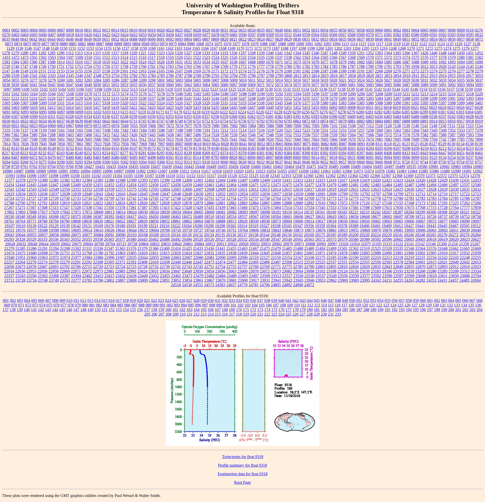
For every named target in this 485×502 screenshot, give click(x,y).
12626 (409, 189)
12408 (254, 180)
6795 (288, 121)
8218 (15, 153)
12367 (386, 176)
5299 (433, 98)
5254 (297, 98)
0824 (261, 39)
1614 (61, 62)
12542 (20, 189)
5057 (152, 85)
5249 (261, 98)
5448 (261, 107)
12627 (420, 189)
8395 (352, 153)
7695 (397, 139)
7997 (161, 144)
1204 (356, 48)
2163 (142, 71)
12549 (54, 189)
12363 (342, 176)
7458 (170, 135)
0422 (106, 35)
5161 (6, 94)
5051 (106, 85)
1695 (470, 62)
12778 (376, 198)
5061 (179, 85)
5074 (288, 85)
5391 (406, 103)
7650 (270, 139)
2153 (61, 71)
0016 (133, 30)
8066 (288, 144)
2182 (306, 71)
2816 (334, 76)
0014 (115, 30)
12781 (409, 198)
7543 (242, 135)
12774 (342, 198)
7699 (415, 139)
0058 (361, 30)
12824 (120, 203)
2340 (24, 76)
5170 (88, 94)
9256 (461, 157)
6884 (379, 121)
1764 (179, 66)
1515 (133, 57)
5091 (443, 85)
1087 (273, 44)
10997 (119, 171)
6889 (415, 121)
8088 (352, 144)
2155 (79, 71)
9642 (288, 162)
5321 (133, 103)
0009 (70, 30)
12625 (398, 189)
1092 (318, 44)
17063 (331, 203)
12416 (331, 180)
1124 (441, 44)
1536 (270, 57)
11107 (149, 176)
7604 (79, 139)
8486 (115, 157)
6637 (61, 121)
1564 (315, 57)
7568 (370, 135)
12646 (154, 194)
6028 (479, 107)
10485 (333, 166)
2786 (170, 76)
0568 (352, 35)
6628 (470, 116)
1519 (170, 57)
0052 (306, 30)
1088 (282, 44)
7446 (161, 135)
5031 (424, 80)
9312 (179, 162)
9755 (470, 162)
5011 (252, 80)
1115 (362, 44)
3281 (70, 80)
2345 (70, 76)
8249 (79, 153)
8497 (143, 157)
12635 (32, 194)
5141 (369, 89)
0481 (234, 35)
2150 (33, 71)
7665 (324, 139)
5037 (479, 80)
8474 (43, 157)
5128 (260, 89)
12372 (442, 176)
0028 (197, 30)
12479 (331, 185)
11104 (117, 176)
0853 (424, 39)
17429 (198, 207)
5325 (170, 103)
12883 (242, 203)
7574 (397, 135)
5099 (16, 89)
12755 (242, 198)
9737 (415, 162)
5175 (134, 94)
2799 (279, 76)
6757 (252, 121)
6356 (197, 116)
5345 (279, 103)
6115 (124, 112)
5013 (270, 80)
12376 (475, 176)
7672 (361, 139)
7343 (424, 130)
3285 (106, 80)
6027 (470, 107)
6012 (379, 107)
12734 (87, 198)
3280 (61, 80)
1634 (206, 62)
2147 (6, 71)
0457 (179, 35)
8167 (134, 148)
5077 (315, 85)
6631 (15, 121)
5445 (233, 107)
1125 (450, 44)
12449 (76, 185)
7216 (261, 130)
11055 (282, 171)
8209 (415, 148)
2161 (124, 71)
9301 (115, 162)
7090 (297, 126)
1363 (379, 53)
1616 (79, 62)
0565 (324, 35)
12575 (132, 189)
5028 (397, 80)
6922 (24, 126)
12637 (54, 194)
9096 (406, 157)
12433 (476, 180)
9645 (297, 162)
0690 (152, 39)
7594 (479, 135)
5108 (98, 89)
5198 (334, 94)
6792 (261, 121)
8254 (106, 153)
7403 (70, 135)
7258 (370, 130)
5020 (333, 80)
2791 (215, 76)
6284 (397, 112)
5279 (333, 98)
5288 (406, 98)
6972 (97, 126)
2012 (424, 66)
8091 (361, 144)
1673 (297, 62)
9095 (397, 157)
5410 (34, 107)
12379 (32, 180)
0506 (243, 35)
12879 (198, 203)
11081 (391, 171)
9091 (370, 157)
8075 (307, 144)
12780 (398, 198)
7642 (242, 139)
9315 (197, 162)
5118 (169, 89)
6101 (88, 112)
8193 (288, 148)
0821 (233, 39)
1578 (443, 57)
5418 (106, 107)
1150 (63, 48)
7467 (179, 135)
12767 (287, 198)
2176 (261, 71)
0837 (361, 39)
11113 (201, 176)
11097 (42, 176)
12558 (98, 189)
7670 (352, 139)
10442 (178, 166)
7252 (333, 130)
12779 (387, 198)
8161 (79, 148)
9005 (306, 157)
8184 (243, 148)
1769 (224, 66)
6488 (424, 116)
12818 (53, 203)
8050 (252, 144)
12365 (364, 176)
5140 (360, 89)
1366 (406, 53)
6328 (70, 116)
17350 (109, 207)
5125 (232, 89)
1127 (467, 44)
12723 (476, 194)
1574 (406, 57)
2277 (461, 71)
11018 (217, 171)
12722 (465, 194)
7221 (288, 130)
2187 (324, 71)
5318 (106, 103)
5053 (124, 85)
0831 (306, 39)
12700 (343, 194)
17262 (465, 203)
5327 (188, 103)
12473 (276, 185)
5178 (161, 94)
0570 (370, 35)
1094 (336, 44)
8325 (179, 153)
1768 (215, 66)
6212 (187, 112)
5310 (52, 103)
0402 (15, 35)
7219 (270, 130)
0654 (124, 39)
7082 (234, 126)
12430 (454, 180)
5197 (325, 94)
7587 (452, 135)
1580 (461, 57)
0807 (206, 39)
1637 (224, 62)
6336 (106, 116)
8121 (397, 144)
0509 (270, 35)
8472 (34, 157)
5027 (388, 80)
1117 (379, 44)
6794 (279, 121)
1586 (33, 62)
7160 (52, 130)
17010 (320, 203)
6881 (352, 121)
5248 (252, 98)
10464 (289, 166)
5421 (133, 107)
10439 (167, 166)
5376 (297, 103)
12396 (165, 180)
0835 (342, 39)
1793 (397, 66)
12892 (309, 203)
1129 (10, 48)
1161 (161, 48)
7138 (397, 126)
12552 (87, 189)
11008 (173, 171)
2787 (179, 76)
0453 (143, 35)
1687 (406, 62)
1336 (233, 53)
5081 (352, 85)
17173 (420, 203)
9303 (134, 162)
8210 (425, 148)
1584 (15, 62)
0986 (191, 44)
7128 (388, 126)
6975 (106, 126)
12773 (331, 198)
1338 (252, 53)
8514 (197, 157)
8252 (88, 153)
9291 (70, 162)
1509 (79, 57)
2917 (470, 76)
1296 (61, 53)
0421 (97, 35)
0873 (9, 44)
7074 (179, 126)
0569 (361, 35)
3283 (88, 80)
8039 (234, 144)
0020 (161, 30)
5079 (333, 85)
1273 (438, 48)
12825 (131, 203)
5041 (33, 85)
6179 (178, 112)
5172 (106, 94)
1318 (124, 53)
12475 (287, 185)
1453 (6, 57)
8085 (334, 144)
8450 (452, 153)
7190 (197, 130)
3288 (134, 80)
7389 (33, 135)
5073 (279, 85)
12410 (276, 180)
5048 (79, 85)
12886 (276, 203)
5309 (43, 103)
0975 (173, 44)
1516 (142, 57)
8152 (70, 148)
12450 (87, 185)
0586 (415, 35)
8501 (170, 157)
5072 (270, 85)
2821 (379, 76)
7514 (206, 135)
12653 (232, 194)
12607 (198, 189)
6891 (424, 121)
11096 (32, 176)
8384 (288, 153)
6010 (361, 107)
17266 (476, 203)
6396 (333, 116)
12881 (220, 203)
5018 (315, 80)
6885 (388, 121)
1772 (242, 66)
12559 (109, 189)
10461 (267, 166)
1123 (432, 44)
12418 (354, 180)
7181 (115, 130)
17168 (409, 203)
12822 (98, 203)
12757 (254, 198)
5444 (224, 107)
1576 (424, 57)
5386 (370, 103)
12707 (376, 194)
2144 (461, 66)
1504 (61, 57)
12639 (76, 194)
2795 (243, 76)
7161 (61, 130)
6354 (179, 116)
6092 (16, 112)
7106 (352, 126)
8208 (406, 148)
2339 (15, 76)
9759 (15, 166)
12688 (309, 194)
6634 (43, 121)
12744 (142, 198)
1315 (97, 53)
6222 (224, 112)
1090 (300, 44)
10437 (156, 166)
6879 (342, 121)
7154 (479, 126)
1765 (188, 66)
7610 (124, 139)
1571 (379, 57)
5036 (470, 80)
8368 (197, 153)
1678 (333, 62)
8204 (370, 148)
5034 (452, 80)
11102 (96, 176)
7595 (6, 139)
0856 (452, 39)
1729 (6, 66)
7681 (379, 139)
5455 (315, 107)
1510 (88, 57)
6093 (25, 112)
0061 (388, 30)
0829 (288, 39)
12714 (431, 194)
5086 (397, 85)
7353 (461, 130)
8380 (252, 153)
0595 (470, 35)
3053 (479, 76)
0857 (461, 39)
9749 (433, 162)
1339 (261, 53)
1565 (324, 57)
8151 (61, 148)
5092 (452, 85)
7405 (79, 135)
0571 (379, 35)
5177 (152, 94)
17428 (187, 207)
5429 (188, 107)
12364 (353, 176)
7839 (34, 144)
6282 (378, 112)
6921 (15, 126)
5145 (405, 89)
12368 (397, 176)
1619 (106, 62)
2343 (52, 76)
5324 (161, 103)
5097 (7, 89)
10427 (89, 166)
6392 (306, 116)
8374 (224, 153)
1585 (24, 62)
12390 (132, 180)
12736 (98, 198)
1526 (233, 57)
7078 (197, 126)
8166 (124, 148)
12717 (454, 194)
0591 (433, 35)
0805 (197, 39)
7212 (224, 130)
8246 (70, 153)
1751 (61, 66)
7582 (424, 135)
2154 (70, 71)
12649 (187, 194)
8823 (242, 157)
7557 (315, 135)
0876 (36, 44)
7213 (233, 130)
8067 (298, 144)
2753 (106, 76)
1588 (51, 62)
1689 (424, 62)
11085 (423, 171)
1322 (152, 53)
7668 (342, 139)
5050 (97, 85)
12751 (209, 198)
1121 (414, 44)
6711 (133, 121)
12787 (476, 198)
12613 (265, 189)
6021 (415, 107)
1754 (88, 66)
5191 (270, 94)
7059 (143, 126)
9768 (79, 166)
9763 (42, 166)
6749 (179, 121)
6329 (79, 116)
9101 (424, 157)
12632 (476, 189)
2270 (397, 71)
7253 (342, 130)
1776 (252, 66)
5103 (53, 89)
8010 (197, 144)
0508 (261, 35)
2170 (206, 71)
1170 (240, 48)
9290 (61, 162)
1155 (108, 48)
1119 (397, 44)
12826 (142, 203)
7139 (406, 126)
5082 (361, 85)
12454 (131, 185)
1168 (223, 48)
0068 (452, 30)
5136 (323, 89)
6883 (370, 121)
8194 (297, 148)
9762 (33, 166)
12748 (176, 198)
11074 (369, 171)
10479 (322, 166)
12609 (220, 189)
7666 (333, 139)
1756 (106, 66)
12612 (254, 189)
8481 (79, 157)
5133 (296, 89)
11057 (293, 171)
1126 (459, 44)
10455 (222, 166)
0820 (224, 39)
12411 (287, 180)
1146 (28, 48)
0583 (406, 35)
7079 (206, 126)
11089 (445, 171)
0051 (297, 30)
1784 (324, 66)
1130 (19, 48)
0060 (379, 30)
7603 (70, 139)
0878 (55, 44)
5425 (170, 107)
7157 (24, 130)
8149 (52, 148)
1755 (97, 66)
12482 (365, 185)
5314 (70, 103)
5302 (461, 98)
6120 (151, 112)
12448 (65, 185)
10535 (411, 166)
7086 (270, 126)
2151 (42, 71)
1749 (42, 66)
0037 (270, 30)
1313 (79, 53)
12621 (354, 189)
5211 (406, 94)
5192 (279, 94)
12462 (220, 185)
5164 (34, 94)
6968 (79, 126)
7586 (443, 135)
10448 (200, 166)
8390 (306, 153)
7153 (470, 126)
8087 (343, 144)
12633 (9, 194)
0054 (324, 30)
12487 (409, 185)
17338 (87, 207)
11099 (64, 176)
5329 (206, 103)
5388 (379, 103)
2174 (242, 71)
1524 (215, 57)
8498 (152, 157)
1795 (406, 66)
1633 (197, 62)
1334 (215, 53)
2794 (234, 76)
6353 (170, 116)
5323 (152, 103)
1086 (264, 44)
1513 (115, 57)
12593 (154, 189)
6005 (342, 107)
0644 (51, 39)
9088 (361, 157)
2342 (43, 76)
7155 (6, 130)
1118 (388, 44)
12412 (298, 180)
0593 (452, 35)
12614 (276, 189)
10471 (311, 166)
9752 (451, 162)
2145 (470, 66)
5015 (288, 80)
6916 (452, 121)
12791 (31, 203)
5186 (225, 94)
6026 (460, 107)
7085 (261, 126)
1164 (187, 48)
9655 (333, 162)
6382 (279, 116)
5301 (452, 98)
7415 (106, 135)
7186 (161, 130)
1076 (227, 44)
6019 (397, 107)
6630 (6, 121)
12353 (286, 176)
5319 (115, 103)
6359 (224, 116)
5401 (479, 103)
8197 (315, 148)
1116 (371, 44)
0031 (224, 30)
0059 (370, 30)
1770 (233, 66)
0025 (179, 30)
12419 (365, 180)
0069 (461, 30)
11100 (75, 176)
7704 (433, 139)
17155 (398, 203)
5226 (51, 98)
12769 (309, 198)
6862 (297, 121)
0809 (215, 39)
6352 (161, 116)
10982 (445, 166)
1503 (52, 57)
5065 (215, 85)
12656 (265, 194)
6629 (479, 116)
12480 (342, 185)
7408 (88, 135)
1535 (261, 57)
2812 (297, 76)
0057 (352, 30)
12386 (109, 180)
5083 (370, 85)
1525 (224, 57)
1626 (161, 62)
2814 (315, 76)
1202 (338, 48)
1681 (352, 62)
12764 (276, 198)
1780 (288, 66)
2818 (352, 76)
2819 (361, 76)
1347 (324, 53)
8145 (34, 148)
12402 (209, 180)
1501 (34, 57)
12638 (65, 194)
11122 (243, 176)
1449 (452, 53)
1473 (24, 57)
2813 (306, 76)
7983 (152, 144)
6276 (324, 112)
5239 (170, 98)
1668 (252, 62)
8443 (424, 153)
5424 (161, 107)
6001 (324, 107)
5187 (234, 94)
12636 (43, 194)
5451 (288, 107)
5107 (89, 89)
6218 (196, 112)
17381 (131, 207)
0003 (24, 30)
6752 (206, 121)
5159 (469, 89)
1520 (179, 57)
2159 (115, 71)
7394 (42, 135)
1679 (342, 62)
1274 (447, 48)
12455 (142, 185)
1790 (379, 66)
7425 (124, 135)
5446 (242, 107)
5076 (306, 85)
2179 (279, 71)
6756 (242, 121)
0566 (333, 35)
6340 (142, 116)
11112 (191, 176)
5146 (414, 89)
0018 (142, 30)
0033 (242, 30)
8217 (6, 153)
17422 (176, 207)
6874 (324, 121)
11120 (232, 176)
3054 (6, 80)
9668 (388, 162)
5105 (71, 89)
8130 (451, 144)
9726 (406, 162)
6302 (451, 112)
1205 (365, 48)
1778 (270, 66)
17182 (431, 203)
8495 (134, 157)
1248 (393, 48)
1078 (245, 44)
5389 (388, 103)
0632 (479, 35)
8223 (24, 153)
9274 (34, 162)
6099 (79, 112)
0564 (315, 35)
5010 (243, 80)
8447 (443, 153)
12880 (209, 203)
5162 (15, 94)
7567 (361, 135)
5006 (206, 80)
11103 (107, 176)
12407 (243, 180)
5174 (124, 94)
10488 (345, 166)
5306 (15, 103)
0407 (52, 35)
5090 (433, 85)
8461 (479, 153)
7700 (424, 139)
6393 (315, 116)
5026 (379, 80)
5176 (143, 94)
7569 (379, 135)
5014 (279, 80)
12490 (420, 185)
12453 (120, 185)
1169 (231, 48)
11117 (211, 176)
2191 (361, 71)
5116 (160, 89)
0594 (461, 35)
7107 (361, 126)
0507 (252, 35)
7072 (170, 126)
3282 (79, 80)
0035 (261, 30)
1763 (170, 66)
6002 (333, 107)
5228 (70, 98)
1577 (433, 57)
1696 (479, 62)
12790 (20, 203)
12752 (220, 198)
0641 (24, 39)
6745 (142, 121)
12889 (298, 203)
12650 (198, 194)
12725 (20, 198)
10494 (367, 166)
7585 (433, 135)
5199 (343, 94)
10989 (41, 171)
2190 (352, 71)
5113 (134, 89)
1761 (152, 66)
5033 (443, 80)
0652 (115, 39)
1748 (33, 66)
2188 (333, 71)
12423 (398, 180)
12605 (176, 189)
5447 (252, 107)
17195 (443, 203)
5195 (306, 94)
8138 (470, 144)
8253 (97, 153)
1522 (197, 57)
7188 (179, 130)
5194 (297, 94)
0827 (270, 39)
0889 (118, 44)
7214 (242, 130)
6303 (460, 112)
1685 (388, 62)
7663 (315, 139)
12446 (42, 185)
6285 (406, 112)
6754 (224, 121)
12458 (176, 185)
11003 (152, 171)
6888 (406, 121)
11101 (85, 176)
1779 (279, 66)
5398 (452, 103)
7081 (225, 126)
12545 (43, 189)
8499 (161, 157)
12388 (120, 180)
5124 (223, 89)
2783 (143, 76)
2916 (461, 76)
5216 (452, 94)
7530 (224, 135)
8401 (370, 153)
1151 (72, 48)
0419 (79, 35)
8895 (261, 157)
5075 (297, 85)
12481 (354, 185)
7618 (179, 139)
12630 (454, 189)
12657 (276, 194)
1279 (15, 53)
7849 (52, 144)
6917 (461, 121)
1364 (388, 53)
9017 (324, 157)
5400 (470, 103)
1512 (106, 57)
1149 (55, 48)
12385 (98, 180)
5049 (88, 85)
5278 (324, 98)
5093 (461, 85)
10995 (96, 171)
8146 (43, 148)
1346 (315, 53)
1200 (320, 48)
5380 (324, 103)
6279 (351, 112)
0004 (34, 30)
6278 (342, 112)
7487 (188, 135)
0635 (6, 39)
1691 (433, 62)
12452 (109, 185)
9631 (252, 162)
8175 (179, 148)
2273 (424, 71)
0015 (124, 30)
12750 (198, 198)
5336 (261, 103)
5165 (43, 94)
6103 (107, 112)
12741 (120, 198)
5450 (279, 107)
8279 (133, 153)
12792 (42, 203)
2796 (252, 76)
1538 (288, 57)
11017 (206, 171)
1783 (315, 66)
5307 (24, 103)
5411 (42, 107)
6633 (34, 121)
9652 (324, 162)
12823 (109, 203)
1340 (270, 53)
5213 (424, 94)
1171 (249, 48)
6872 (306, 121)
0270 (479, 30)
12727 (31, 198)
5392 (415, 103)
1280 (24, 53)
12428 (431, 180)
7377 (470, 130)
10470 (300, 166)
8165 (115, 148)
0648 (79, 39)
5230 (88, 98)
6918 (470, 121)
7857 (70, 144)
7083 (243, 126)
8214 (461, 148)
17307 (31, 207)
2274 (433, 71)
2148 (15, 71)
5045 (51, 85)
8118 (388, 144)
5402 (6, 107)
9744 (424, 162)
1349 (342, 53)
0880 (64, 44)
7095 (315, 126)
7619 (188, 139)
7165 (79, 130)
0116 (470, 30)
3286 (115, 80)
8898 (279, 157)
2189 (342, 71)
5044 (42, 85)
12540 (476, 185)
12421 (387, 180)
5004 (188, 80)
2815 (325, 76)
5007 (215, 80)
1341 (279, 53)
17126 (365, 203)
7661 (306, 139)
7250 (315, 130)
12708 (387, 194)
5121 (196, 89)
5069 (252, 85)
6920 (6, 126)
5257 (315, 98)
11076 (380, 171)
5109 (107, 89)
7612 (142, 139)
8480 (70, 157)
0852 (415, 39)
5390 (397, 103)
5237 (152, 98)
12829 (176, 203)
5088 (415, 85)
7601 (61, 139)
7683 (388, 139)
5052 (115, 85)
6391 (297, 116)
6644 (124, 121)
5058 (161, 85)
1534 (252, 57)
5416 (88, 107)
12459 (187, 185)
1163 (178, 48)
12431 (465, 180)
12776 (365, 198)
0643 (42, 39)
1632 (188, 62)
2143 (452, 66)
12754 (231, 198)
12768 (298, 198)
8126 (424, 144)
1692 (443, 62)
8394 (342, 153)
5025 (370, 80)
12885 (265, 203)
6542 (452, 116)
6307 (15, 116)
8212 (443, 148)
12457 (165, 185)
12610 (232, 189)
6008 (352, 107)
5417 (97, 107)
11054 (271, 171)
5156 (442, 89)
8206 (388, 148)
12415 (320, 180)
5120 (187, 89)
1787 (352, 66)
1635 (215, 62)
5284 (379, 98)
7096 (325, 126)
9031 (352, 157)
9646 (306, 162)
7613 (152, 139)
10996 (108, 171)
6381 (270, 116)
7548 (270, 135)
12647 (165, 194)
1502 (43, 57)
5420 (124, 107)
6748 (170, 121)
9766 (70, 166)
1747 (24, 66)
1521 (188, 57)
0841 (388, 39)
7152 (460, 126)
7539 (233, 135)
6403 (370, 116)
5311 (61, 103)
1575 (415, 57)
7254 (352, 130)
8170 (143, 148)
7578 (415, 135)
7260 (379, 130)
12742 (131, 198)
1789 (370, 66)
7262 (397, 130)
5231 (97, 98)
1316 (106, 53)
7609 (115, 139)
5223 (24, 98)
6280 (360, 112)
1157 (125, 48)
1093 (327, 44)
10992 (74, 171)
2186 (315, 71)
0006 (52, 30)
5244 (215, 98)
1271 (420, 48)
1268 (402, 48)
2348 (97, 76)
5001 (161, 80)
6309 (34, 116)
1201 (329, 48)
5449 (270, 107)
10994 (85, 171)
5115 (151, 89)
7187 (170, 130)
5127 (251, 89)
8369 (206, 153)
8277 (124, 153)
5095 (479, 85)
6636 (52, 121)
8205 (379, 148)
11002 (141, 171)
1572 (388, 57)
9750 (442, 162)
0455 (161, 35)
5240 (179, 98)
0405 (34, 35)
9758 (6, 166)
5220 (479, 94)
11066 (347, 171)
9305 (152, 162)
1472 (15, 57)
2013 (433, 66)
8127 (433, 144)
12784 (443, 198)
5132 (287, 89)
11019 (228, 171)
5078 (324, 85)
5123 (214, 89)
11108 (160, 176)
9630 (242, 162)
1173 (267, 48)
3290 (152, 80)
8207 (397, 148)
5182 (197, 94)
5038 (6, 85)
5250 (270, 98)
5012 (261, 80)
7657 (288, 139)
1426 (424, 53)
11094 (21, 176)
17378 (120, 207)
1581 (470, 57)
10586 (422, 166)
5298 (424, 98)
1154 (99, 48)
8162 (88, 148)
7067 (161, 126)
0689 (142, 39)
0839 (370, 39)
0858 (470, 39)
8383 (279, 153)
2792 (225, 76)
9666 (379, 162)
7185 (152, 130)
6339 (133, 116)
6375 (261, 116)
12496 (443, 185)
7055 (134, 126)
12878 (187, 203)
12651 (209, 194)
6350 (152, 116)
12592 (143, 189)
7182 (124, 130)
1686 (397, 62)
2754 (115, 76)
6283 (387, 112)
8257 (115, 153)
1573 (397, 57)
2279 (479, 71)
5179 (170, 94)
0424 (124, 35)
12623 (376, 189)
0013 (106, 30)
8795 (215, 157)
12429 (443, 180)
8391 (315, 153)
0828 (279, 39)
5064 (206, 85)
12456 (154, 185)
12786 (465, 198)
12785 (454, 198)
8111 (379, 144)
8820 (233, 157)
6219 (206, 112)
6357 (206, 116)
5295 (415, 98)
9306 (161, 162)
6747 (161, 121)
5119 (178, 89)
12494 (431, 185)
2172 (224, 71)
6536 (433, 116)
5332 (233, 103)
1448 (443, 53)
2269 (388, 71)
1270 (411, 48)
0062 (397, 30)
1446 (433, 53)
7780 (452, 139)
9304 (143, 162)
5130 (269, 89)
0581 (388, 35)
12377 (9, 180)
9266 (24, 162)
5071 (261, 85)
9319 (215, 162)
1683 (370, 62)
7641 (233, 139)
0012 (97, 30)
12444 (20, 185)
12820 (76, 203)
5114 (143, 89)
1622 (124, 62)
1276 (466, 48)
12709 (398, 194)
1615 (70, 62)
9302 (124, 162)
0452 (134, 35)
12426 (420, 180)
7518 (215, 135)
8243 (61, 153)
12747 (165, 198)
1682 (361, 62)
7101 (334, 126)
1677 (324, 62)
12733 (76, 198)
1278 (6, 53)
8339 (188, 153)
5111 (116, 89)
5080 (342, 85)
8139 (479, 144)
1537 (279, 57)
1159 (143, 48)
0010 (79, 30)
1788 (361, 66)
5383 (342, 103)
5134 (305, 89)
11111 (180, 176)
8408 (388, 153)
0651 (106, 39)
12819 (65, 203)
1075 (218, 44)
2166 (170, 71)
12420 (376, 180)
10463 (278, 166)
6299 (424, 112)
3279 (52, 80)
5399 (461, 103)
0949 (145, 44)
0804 (188, 39)
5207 (370, 94)
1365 (397, 53)
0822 (242, 39)
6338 (124, 116)
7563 (342, 135)
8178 (197, 148)
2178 (270, 71)
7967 (134, 144)
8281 (142, 153)
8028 (225, 144)
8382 (270, 153)
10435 (133, 166)
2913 (433, 76)
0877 (45, 44)
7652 (279, 139)
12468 (242, 185)
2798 (270, 76)
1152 (81, 48)
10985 (478, 166)
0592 (443, 35)
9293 (79, 162)
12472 (265, 185)
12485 (398, 185)
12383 (76, 180)
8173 (161, 148)
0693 (179, 39)
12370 (420, 176)
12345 (275, 176)
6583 (461, 116)
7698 (406, 139)
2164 (152, 71)
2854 (397, 76)
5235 (133, 98)
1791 (388, 66)
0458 (188, 35)
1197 (293, 48)
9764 (51, 166)
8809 (224, 157)
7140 (415, 126)
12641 (98, 194)
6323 (61, 116)
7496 (197, 135)
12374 (464, 176)
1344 (297, 53)
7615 (170, 139)
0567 (342, 35)
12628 (431, 189)
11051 (249, 171)
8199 (334, 148)
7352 (452, 130)
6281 (369, 112)
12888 (287, 203)
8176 (188, 148)
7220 (279, 130)
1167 (214, 48)
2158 (106, 71)
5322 (142, 103)
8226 (33, 153)
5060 (170, 85)
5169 (79, 94)
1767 (206, 66)
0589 (424, 35)
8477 (61, 157)
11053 (260, 171)
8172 (152, 148)
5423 (152, 107)
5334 (252, 103)
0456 (170, 35)
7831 (16, 144)
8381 (261, 153)
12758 (265, 198)
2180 (288, 71)
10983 (456, 166)
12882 (231, 203)
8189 (270, 148)
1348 (333, 53)
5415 (79, 107)
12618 (320, 189)
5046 (61, 85)
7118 (379, 126)
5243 (206, 98)
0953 (155, 44)
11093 (10, 176)
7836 (25, 144)
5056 (142, 85)
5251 (279, 98)
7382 (15, 135)
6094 (34, 112)
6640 (88, 121)
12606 (187, 189)
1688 (415, 62)
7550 (279, 135)
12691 (321, 194)
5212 (415, 94)
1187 (276, 48)
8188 (261, 148)
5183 (206, 94)
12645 (143, 194)
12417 (342, 180)
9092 (379, 157)
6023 (433, 107)
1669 (261, 62)
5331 (224, 103)
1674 (306, 62)
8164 (106, 148)
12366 (375, 176)
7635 (224, 139)
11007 (162, 171)
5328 (197, 103)
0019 (152, 30)
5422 (142, 107)
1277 (475, 48)
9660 (361, 162)
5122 (205, 89)
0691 (161, 39)
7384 (24, 135)
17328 (76, 207)
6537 (443, 116)
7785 (461, 139)
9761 (24, 166)
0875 (27, 44)
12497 (454, 185)
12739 (109, 198)
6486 (415, 116)
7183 (134, 130)
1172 (258, 48)
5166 (52, 94)
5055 (133, 85)
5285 (388, 98)
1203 (347, 48)
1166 (205, 48)
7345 (433, 130)
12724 (9, 198)
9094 (388, 157)
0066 (433, 30)
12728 (42, 198)
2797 (261, 76)
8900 (297, 157)
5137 (332, 89)
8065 (279, 144)
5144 (396, 89)
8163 (97, 148)
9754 (460, 162)
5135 (314, 89)
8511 (188, 157)
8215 (470, 148)
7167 (97, 130)
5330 (215, 103)
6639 (79, 121)
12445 (31, 185)
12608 (209, 189)
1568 (352, 57)
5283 (370, 98)
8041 (243, 144)
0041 (288, 30)
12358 (297, 176)
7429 (142, 135)
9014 (315, 157)
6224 (242, 112)
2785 (161, 76)
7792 (470, 139)
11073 (358, 171)
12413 (309, 180)
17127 (376, 203)
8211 (434, 148)
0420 (88, 35)
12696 (332, 194)
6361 (242, 116)
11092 (477, 171)
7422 (115, 135)
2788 (188, 76)
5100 (25, 89)
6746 (152, 121)
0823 (252, 39)
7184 (143, 130)
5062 (188, 85)
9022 (342, 157)
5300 (443, 98)
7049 (124, 126)
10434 (122, 166)
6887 (397, 121)
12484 (387, 185)
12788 (9, 203)
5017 (306, 80)
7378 (479, 130)
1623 (133, 62)
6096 (52, 112)
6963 (61, 126)
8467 (15, 157)
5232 (106, 98)
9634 (270, 162)
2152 (51, 71)
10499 (400, 166)
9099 (415, 157)
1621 (115, 62)
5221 (6, 98)
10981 (433, 166)
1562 (297, 57)
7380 (6, 135)
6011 (370, 107)
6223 (233, 112)
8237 (51, 153)
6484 (397, 116)
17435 (209, 207)
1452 (479, 53)
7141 (424, 126)
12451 (98, 185)
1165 (196, 48)
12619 (331, 189)
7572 (388, 135)
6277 (333, 112)
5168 (70, 94)
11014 (195, 171)
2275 (443, 71)
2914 (443, 76)
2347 (88, 76)
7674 (370, 139)
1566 (333, 57)
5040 (24, 85)
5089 (424, 85)
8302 (170, 153)
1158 (134, 48)
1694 (461, 62)
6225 (251, 112)
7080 (215, 126)
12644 (132, 194)
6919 (479, 121)
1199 (311, 48)
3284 (97, 80)
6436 (379, 116)
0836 (352, 39)
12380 (43, 180)
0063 (406, 30)
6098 (70, 112)
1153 (90, 48)
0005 (43, 30)
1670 (270, 62)
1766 (197, 66)
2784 (152, 76)
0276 (6, 35)
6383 (288, 116)
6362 (252, 116)
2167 (179, 71)
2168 (188, 71)
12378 (20, 180)
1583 (6, 62)
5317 (97, 103)
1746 (15, 66)
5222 (15, 98)
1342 (288, 53)
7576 (406, 135)
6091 (7, 112)
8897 (270, 157)
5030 (415, 80)
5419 (115, 107)
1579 (452, 57)
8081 (316, 144)
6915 (443, 121)
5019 (324, 80)
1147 (37, 48)
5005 (197, 80)
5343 (270, 103)
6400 (352, 116)
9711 (397, 162)
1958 (415, 66)
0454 (152, 35)
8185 (252, 148)
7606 (97, 139)
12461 (209, 185)
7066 (152, 126)
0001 (6, 30)
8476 (52, 157)
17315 (53, 207)
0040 (279, 30)
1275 (456, 48)
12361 (319, 176)
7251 (324, 130)
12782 (420, 198)
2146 (479, 66)
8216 (479, 148)
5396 (433, 103)
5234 (124, 98)
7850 (61, 144)
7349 (443, 130)
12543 (32, 189)
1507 (70, 57)
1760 (142, 66)
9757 (479, 162)
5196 (315, 94)
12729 (53, 198)
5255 (306, 98)
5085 (388, 85)
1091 (309, 44)
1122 (423, 44)
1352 (370, 53)
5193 (288, 94)
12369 (408, 176)
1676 (315, 62)
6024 (442, 107)
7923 (97, 144)
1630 (170, 62)
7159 (43, 130)
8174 (170, 148)
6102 (97, 112)
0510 (279, 35)
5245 (224, 98)
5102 (44, 89)
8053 (270, 144)
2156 (88, 71)
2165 (161, 71)
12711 (409, 194)
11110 (170, 176)
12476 (298, 185)
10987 (19, 171)
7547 (261, 135)
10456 (233, 166)
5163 (24, 94)
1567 (342, 57)
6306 (6, 116)
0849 (397, 39)
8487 (124, 157)
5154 (423, 89)
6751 (197, 121)
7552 (288, 135)
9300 (106, 162)
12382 (65, 180)
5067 (233, 85)
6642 (106, 121)
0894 (136, 44)
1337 (242, 53)
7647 (252, 139)
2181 (297, 71)
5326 (179, 103)
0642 (33, 39)
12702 (365, 194)
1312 (70, 53)
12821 (87, 203)
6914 (433, 121)
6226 (260, 112)
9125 (433, 157)
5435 (215, 107)
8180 (215, 148)
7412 (97, 135)
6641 (97, 121)
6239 (297, 112)
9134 (443, 157)
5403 (15, 107)
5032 (433, 80)
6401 (361, 116)
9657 (342, 162)
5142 (378, 89)
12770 (320, 198)
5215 (443, 94)
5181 (188, 94)
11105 (128, 176)
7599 (43, 139)
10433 (111, 166)
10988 (30, 171)
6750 (188, 121)
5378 (315, 103)
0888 (109, 44)
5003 (179, 80)
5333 (242, 103)
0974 (164, 44)
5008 (225, 80)
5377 (306, 103)
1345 (306, 53)
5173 (115, 94)
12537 (465, 185)
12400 (187, 180)
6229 (287, 112)
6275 (315, 112)
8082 (325, 144)
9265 (15, 162)
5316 (88, 103)
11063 (325, 171)
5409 (24, 107)
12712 (420, 194)
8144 (24, 148)
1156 (116, 48)
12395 (154, 180)
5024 (361, 80)
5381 (333, 103)
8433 (406, 153)
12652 (220, 194)
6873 (315, 121)
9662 (370, 162)
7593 (470, 135)
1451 (470, 53)
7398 (51, 135)
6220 (215, 112)
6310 (43, 116)
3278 (43, 80)
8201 (352, 148)
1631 (179, 62)
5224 (33, 98)
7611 (133, 139)
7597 (24, 139)
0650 (97, 39)
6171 (160, 112)
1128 (476, 44)
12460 (198, 185)
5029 (406, 80)
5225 (42, 98)
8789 (206, 157)
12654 (243, 194)
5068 (242, 85)
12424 (409, 180)
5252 (288, 98)
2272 (415, 71)
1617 (88, 62)
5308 (34, 103)
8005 (170, 144)
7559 (333, 135)
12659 (298, 194)
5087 (406, 85)
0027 (188, 30)
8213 (452, 148)
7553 (297, 135)
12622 (365, 189)
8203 (361, 148)
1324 (170, 53)
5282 (361, 98)
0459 (197, 35)
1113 (345, 44)
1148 (46, 48)
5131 (278, 89)
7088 (279, 126)
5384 (352, 103)
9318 (206, 162)
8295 (161, 153)
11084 (412, 171)
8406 (379, 153)
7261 (388, 130)
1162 (170, 48)
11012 (184, 171)
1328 (197, 53)
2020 (443, 66)
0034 (252, 30)
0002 (15, 30)
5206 (361, 94)
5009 (234, 80)
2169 (197, 71)
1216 (384, 48)
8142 (6, 148)
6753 (215, 121)
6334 (88, 116)
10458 (244, 166)
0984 (182, 44)
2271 (406, 71)
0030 (215, 30)
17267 (9, 207)
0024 (170, 30)
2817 (343, 76)
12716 (443, 194)
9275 (43, 162)
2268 (379, 71)
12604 (165, 189)
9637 (279, 162)
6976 (115, 126)
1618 (97, 62)
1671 (279, 62)
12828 (165, 203)
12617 (309, 189)
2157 (97, 71)
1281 (33, 53)
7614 (161, 139)
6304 (469, 112)
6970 (88, 126)
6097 (61, 112)
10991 (63, 171)
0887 (100, 44)
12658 (287, 194)
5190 (261, 94)
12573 (120, 189)
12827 (154, 203)
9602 (233, 162)
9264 (6, 162)
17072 (342, 203)
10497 (389, 166)
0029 (206, 30)
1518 (161, 57)
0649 (88, 39)
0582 (397, 35)
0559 (306, 35)
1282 (42, 53)
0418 (70, 35)
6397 (342, 116)
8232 (42, 153)
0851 (406, 39)
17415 (165, 207)
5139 (351, 89)
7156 (15, 130)
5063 (197, 85)
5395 (424, 103)
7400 (61, 135)
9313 (188, 162)
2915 (452, 76)
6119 (142, 112)
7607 (106, 139)
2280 (6, 76)
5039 (15, 85)
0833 (324, 39)
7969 (143, 144)
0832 (315, 39)
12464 (231, 185)
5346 (288, 103)
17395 (154, 207)
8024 (216, 144)
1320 (133, 53)
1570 (370, 57)
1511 (97, 57)
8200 (343, 148)
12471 (254, 185)
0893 (127, 44)
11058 (304, 171)
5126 (241, 89)
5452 (297, 107)
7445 (152, 135)
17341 (98, 207)
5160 (478, 89)
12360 (308, 176)
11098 (53, 176)
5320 (124, 103)
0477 (206, 35)
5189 (252, 94)
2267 (370, 71)
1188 (284, 48)
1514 (124, 57)
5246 (233, 98)
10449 (211, 166)
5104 (62, 89)
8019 (207, 144)
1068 (200, 44)
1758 (124, 66)
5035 (461, 80)
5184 (215, 94)
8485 (106, 157)
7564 (352, 135)
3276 (24, 80)
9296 (97, 162)
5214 (433, 94)
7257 (361, 130)
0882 (82, 44)
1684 (379, 62)
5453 (306, 107)
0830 (297, 39)
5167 (61, 94)
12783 (431, 198)
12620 (342, 189)
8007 (179, 144)
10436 (144, 166)
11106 (138, 176)
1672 (288, 62)
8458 (470, 153)
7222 (297, 130)
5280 (342, 98)
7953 (116, 144)
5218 (470, 94)
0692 (170, 39)
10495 (378, 166)
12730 (65, 198)
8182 (225, 148)
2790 (206, 76)
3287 (124, 80)
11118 (222, 176)
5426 (179, 107)
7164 (70, 130)
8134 (460, 144)
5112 (125, 89)
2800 (288, 76)
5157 (451, 89)
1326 (179, 53)
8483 (97, 157)
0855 (443, 39)
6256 (306, 112)
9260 (479, 157)
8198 (325, 148)
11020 (239, 171)
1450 (461, 53)
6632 (24, 121)
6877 (333, 121)
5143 (387, 89)
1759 (133, 66)
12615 (287, 189)
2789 (197, 76)
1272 (429, 48)
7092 (306, 126)
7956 (125, 144)
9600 (224, 162)
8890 (252, 157)
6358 (215, 116)
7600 (52, 139)
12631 (465, 189)
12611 (243, 189)
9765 (61, 166)
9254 (452, 157)
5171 (97, 94)
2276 (452, 71)
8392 (324, 153)
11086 (434, 171)
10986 (8, 171)
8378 (242, 153)
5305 (6, 103)
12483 (376, 185)
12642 (109, 194)
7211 (215, 130)
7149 (433, 126)
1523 (206, 57)
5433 (197, 107)
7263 (406, 130)
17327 (65, 207)
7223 (306, 130)
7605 (88, 139)
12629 (443, 189)
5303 (470, 98)
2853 (388, 76)
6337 (115, 116)
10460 (256, 166)
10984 (467, 166)
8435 (415, 153)
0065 (424, 30)
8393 (333, 153)
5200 (352, 94)
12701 (354, 194)
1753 (79, 66)
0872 (479, 39)
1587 (42, 62)
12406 (232, 180)
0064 (415, 30)
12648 (176, 194)
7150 (442, 126)
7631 (215, 139)
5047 (70, 85)
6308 (24, 116)
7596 (15, 139)
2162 (133, 71)
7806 (479, 139)
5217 (461, 94)
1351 (361, 53)
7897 (88, 144)
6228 (278, 112)
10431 (100, 166)
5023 (352, 80)
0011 (88, 30)
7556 (306, 135)
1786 (342, 66)
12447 (53, 185)
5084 (379, 85)
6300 (433, 112)
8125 (415, 144)
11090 (456, 171)
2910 (406, 76)
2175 (252, 71)
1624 (142, 62)
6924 (43, 126)
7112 (370, 126)
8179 (206, 148)
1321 (142, 53)
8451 (461, 153)
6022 (424, 107)
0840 (379, 39)
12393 (143, 180)
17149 (387, 203)
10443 (189, 166)
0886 (91, 44)
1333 (206, 53)
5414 (70, 107)
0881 (73, 44)
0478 (215, 35)
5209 (388, 94)
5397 (443, 103)
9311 (170, 162)
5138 (341, 89)
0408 (61, 35)
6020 (406, 107)
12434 (9, 185)
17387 (142, 207)
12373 (453, 176)
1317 (115, 53)
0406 (43, 35)
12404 (220, 180)
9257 (470, 157)
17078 (354, 203)
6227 (269, 112)
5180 (179, 94)
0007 (61, 30)
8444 (433, 153)
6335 (97, 116)
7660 (297, 139)
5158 (460, 89)
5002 (170, 80)
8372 (215, 153)
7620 (197, 139)
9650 (315, 162)
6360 (233, 116)
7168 (106, 130)
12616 (298, 189)
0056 (342, 30)
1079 (255, 44)
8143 (15, 148)
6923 (34, 126)
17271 (20, 207)
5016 (297, 80)
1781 (297, 66)
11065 (336, 171)
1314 (88, 53)
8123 (406, 144)
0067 (443, 30)
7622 (206, 139)
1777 (261, 66)
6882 (361, 121)
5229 (79, 98)
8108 (370, 144)
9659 (352, 162)
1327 (188, 53)
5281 (352, 98)
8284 (152, 153)
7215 (252, 130)
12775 (354, 198)
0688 (133, 39)
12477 (309, 185)
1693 (452, 62)
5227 (61, 98)
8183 (234, 148)
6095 (43, 112)
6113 (115, 112)
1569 (361, 57)
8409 (397, 153)
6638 (70, 121)
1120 (405, 44)
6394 (324, 116)
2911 (415, 76)
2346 (79, 76)
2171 (215, 71)
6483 (388, 116)
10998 (130, 171)
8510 (179, 157)
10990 (52, 171)
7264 (415, 130)
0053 (315, 30)
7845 (43, 144)
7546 (252, 135)
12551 (76, 189)
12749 (187, 198)
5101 (35, 89)
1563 (306, 57)
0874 (18, 44)
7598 (34, 139)
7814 (7, 144)
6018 (388, 107)
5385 (361, 103)
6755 (233, 121)
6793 (270, 121)
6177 (169, 112)
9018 (333, 157)
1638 (233, 62)
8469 (24, 157)
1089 (291, 44)
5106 (80, 89)
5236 (142, 98)
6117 (133, 112)
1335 (224, 53)
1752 (70, 66)
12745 (154, 198)
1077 (236, 44)
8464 (6, 157)
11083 (401, 171)
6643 (115, 121)
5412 (51, 107)
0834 (333, 39)
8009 (188, 144)
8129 (442, 144)
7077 (188, 126)
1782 (306, 66)
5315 (79, 103)
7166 (88, 130)
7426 (133, 135)
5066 (224, 85)
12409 (265, 180)
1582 (479, 57)
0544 (297, 35)
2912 (424, 76)
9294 (88, 162)
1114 (354, 44)
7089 (288, 126)
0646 (70, 39)
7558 (324, 135)
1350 (352, 53)
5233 (115, 98)
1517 (152, 57)
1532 (242, 57)
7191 (206, 130)
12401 (198, 180)
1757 (115, 66)
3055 (15, 80)
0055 (333, 30)
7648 (261, 139)
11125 (253, 176)
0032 (233, 30)
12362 (331, 176)
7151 (451, 126)
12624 (387, 189)
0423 (115, 35)
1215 (375, 48)
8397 (361, 153)
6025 (451, 107)
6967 (70, 126)
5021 (342, 80)
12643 (120, 194)
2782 (134, 76)
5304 (479, 98)
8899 (288, 157)
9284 (52, 162)
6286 (415, 112)
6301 (442, 112)
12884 (254, 203)
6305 (478, 112)
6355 (188, 116)
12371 (431, 176)
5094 (470, 85)
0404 (24, 35)
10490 (356, 166)
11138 (264, 176)
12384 (87, 180)
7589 (461, 135)
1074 (209, 44)
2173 (233, 71)
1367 (415, 53)
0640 (15, 39)
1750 (51, 66)
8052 (261, 144)
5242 (197, 98)
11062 (315, 171)
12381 (54, 180)
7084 (252, 126)
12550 (65, 189)
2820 (370, 76)
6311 (52, 116)
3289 (143, 80)
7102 (343, 126)
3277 (34, 80)
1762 (161, 66)
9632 (261, 162)
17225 (454, 203)
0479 (225, 35)
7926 (107, 144)
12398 (176, 180)
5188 (243, 94)
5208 (379, 94)
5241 (188, 98)
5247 (242, 98)
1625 (152, 62)
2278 (470, 71)
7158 (34, 130)
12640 (87, 194)
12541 (9, 189)
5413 (61, 107)
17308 (42, 207)
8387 (297, 153)
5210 (397, 94)
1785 (333, 66)
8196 (306, 148)
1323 (161, 53)
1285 (51, 53)
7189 (188, 130)
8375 (233, 153)
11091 (467, 171)
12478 (320, 185)
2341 (34, 76)
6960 (52, 126)
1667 (242, 62)
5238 (161, 98)
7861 (79, 144)
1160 (152, 48)
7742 (443, 139)
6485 (406, 116)
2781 (124, 76)
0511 (288, 35)
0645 (61, 39)
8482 (88, 157)
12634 (20, 194)
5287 (397, 98)
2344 (61, 76)
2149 (24, 71)
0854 (433, 39)
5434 (206, 107)
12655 (254, 194)
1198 (302, 48)
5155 (432, 89)
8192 (279, 148)
